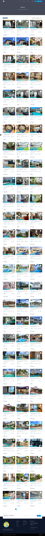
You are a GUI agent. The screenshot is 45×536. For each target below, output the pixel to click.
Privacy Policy (25, 524)
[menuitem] (31, 3)
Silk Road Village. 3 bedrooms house (37, 186)
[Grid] (3, 18)
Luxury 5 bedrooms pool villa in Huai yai (10, 500)
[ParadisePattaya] (4, 1)
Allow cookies (41, 534)
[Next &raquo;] (30, 509)
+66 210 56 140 (33, 529)
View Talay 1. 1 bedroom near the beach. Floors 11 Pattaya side (27, 203)
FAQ (23, 525)
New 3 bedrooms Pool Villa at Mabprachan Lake (12, 186)
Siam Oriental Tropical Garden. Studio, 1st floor (12, 169)
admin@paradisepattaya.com (34, 527)
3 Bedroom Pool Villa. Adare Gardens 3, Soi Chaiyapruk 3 (26, 151)
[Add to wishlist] (13, 21)
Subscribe (39, 515)
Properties (23, 1)
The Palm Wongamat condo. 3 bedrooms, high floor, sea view (27, 186)
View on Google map (33, 525)
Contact (28, 1)
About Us (17, 522)
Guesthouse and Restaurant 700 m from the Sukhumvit (26, 500)
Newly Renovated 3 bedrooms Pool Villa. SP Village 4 (26, 169)
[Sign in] (35, 1)
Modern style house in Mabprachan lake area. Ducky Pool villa (27, 448)
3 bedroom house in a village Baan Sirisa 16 (24, 47)
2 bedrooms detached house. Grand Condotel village (26, 308)
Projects (20, 1)
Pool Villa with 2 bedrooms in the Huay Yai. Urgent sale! (26, 483)
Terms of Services (25, 522)
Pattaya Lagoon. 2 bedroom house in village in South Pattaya (14, 238)
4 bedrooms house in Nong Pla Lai (9, 378)
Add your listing (39, 1)
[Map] (7, 18)
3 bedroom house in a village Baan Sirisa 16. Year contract (13, 47)
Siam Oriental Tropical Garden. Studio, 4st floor (25, 116)
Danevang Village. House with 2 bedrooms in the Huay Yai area (14, 413)
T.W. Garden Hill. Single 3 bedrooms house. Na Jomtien (12, 343)
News (17, 524)
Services (17, 525)
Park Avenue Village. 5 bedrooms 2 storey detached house (26, 238)
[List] (5, 18)
